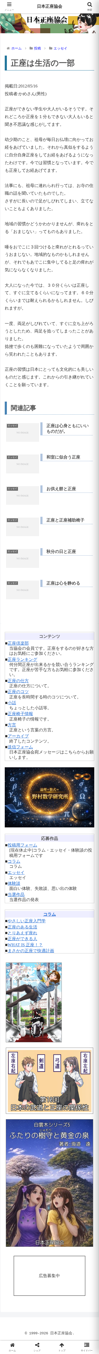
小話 (12, 703)
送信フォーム (20, 747)
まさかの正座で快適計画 (31, 950)
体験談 (14, 883)
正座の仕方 (18, 680)
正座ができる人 (22, 938)
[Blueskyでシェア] (60, 1314)
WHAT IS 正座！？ (25, 945)
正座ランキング (22, 659)
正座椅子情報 (20, 713)
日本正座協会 (49, 6)
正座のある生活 (22, 927)
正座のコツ (18, 691)
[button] (88, 910)
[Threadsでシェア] (38, 1329)
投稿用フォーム (22, 845)
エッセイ (16, 872)
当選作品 (16, 894)
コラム (14, 861)
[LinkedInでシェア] (49, 1343)
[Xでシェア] (16, 1314)
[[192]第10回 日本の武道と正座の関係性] (49, 1080)
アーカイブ (18, 736)
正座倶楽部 (18, 643)
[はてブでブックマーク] (60, 1329)
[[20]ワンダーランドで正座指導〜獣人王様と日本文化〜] (49, 1002)
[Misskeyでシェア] (82, 1314)
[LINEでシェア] (82, 1329)
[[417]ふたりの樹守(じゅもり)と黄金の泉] (49, 1183)
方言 (12, 725)
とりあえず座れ (22, 933)
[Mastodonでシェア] (38, 1314)
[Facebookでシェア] (16, 1329)
